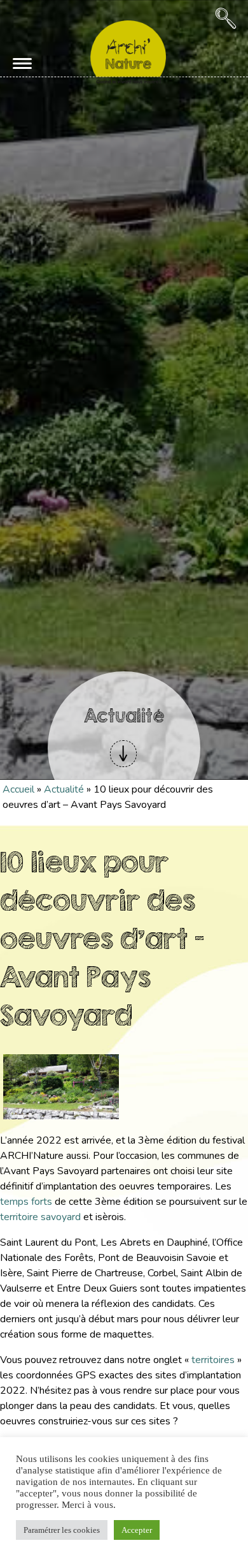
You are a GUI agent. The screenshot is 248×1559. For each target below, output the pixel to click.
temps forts (26, 1202)
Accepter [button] (136, 1530)
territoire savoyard (40, 1217)
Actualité (64, 789)
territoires (213, 1360)
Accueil (18, 789)
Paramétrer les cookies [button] (62, 1530)
